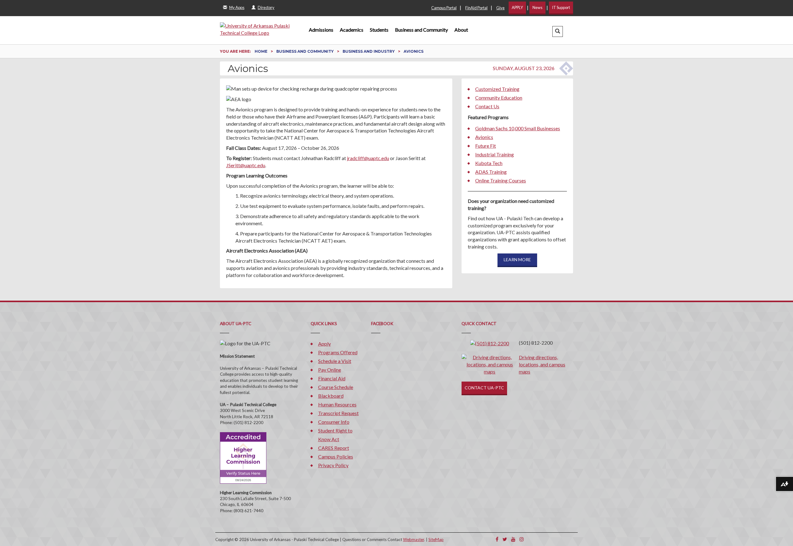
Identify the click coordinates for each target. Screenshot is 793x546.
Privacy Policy (333, 465)
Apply (324, 344)
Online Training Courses (500, 180)
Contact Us (487, 106)
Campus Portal (444, 7)
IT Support (561, 7)
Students (379, 30)
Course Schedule (335, 387)
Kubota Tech (488, 163)
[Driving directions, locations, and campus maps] (490, 364)
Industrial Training (494, 154)
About (461, 30)
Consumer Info (333, 422)
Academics (351, 30)
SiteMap (436, 539)
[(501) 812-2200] (489, 343)
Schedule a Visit (334, 361)
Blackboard (331, 396)
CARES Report (333, 448)
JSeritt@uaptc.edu (245, 165)
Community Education (498, 98)
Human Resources (337, 404)
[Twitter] (504, 539)
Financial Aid (331, 378)
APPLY (517, 7)
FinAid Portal (476, 7)
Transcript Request (338, 413)
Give (500, 7)
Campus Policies (335, 456)
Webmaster (413, 539)
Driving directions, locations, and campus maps (542, 364)
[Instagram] (521, 539)
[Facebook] (497, 539)
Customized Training (497, 89)
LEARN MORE (517, 259)
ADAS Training (491, 172)
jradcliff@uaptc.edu (368, 158)
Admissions (321, 30)
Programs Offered (337, 352)
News (537, 7)
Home (261, 51)
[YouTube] (513, 539)
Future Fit (485, 146)
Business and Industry (369, 51)
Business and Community (421, 30)
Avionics (484, 137)
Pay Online (329, 370)
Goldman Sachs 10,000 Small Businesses (517, 128)
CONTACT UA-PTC (484, 387)
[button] (557, 31)
